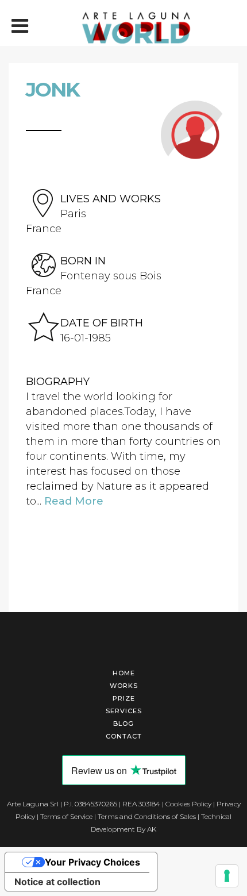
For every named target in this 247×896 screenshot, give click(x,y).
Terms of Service (66, 816)
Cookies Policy (188, 803)
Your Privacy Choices (92, 862)
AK (151, 829)
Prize (124, 698)
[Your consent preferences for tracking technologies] (227, 876)
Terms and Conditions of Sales (147, 816)
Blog (123, 724)
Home (124, 673)
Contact (124, 736)
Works (124, 686)
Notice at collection (57, 881)
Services (124, 711)
